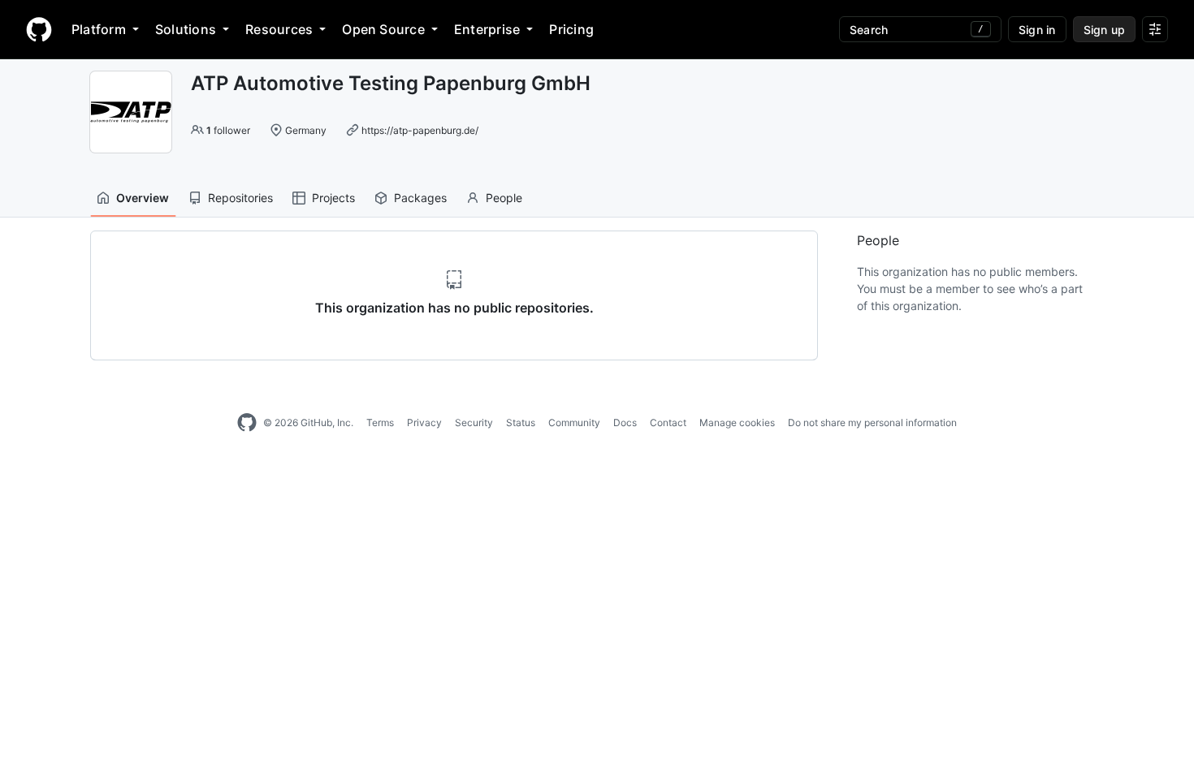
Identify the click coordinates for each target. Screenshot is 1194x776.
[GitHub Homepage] (247, 422)
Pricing (571, 29)
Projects (333, 198)
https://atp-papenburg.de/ (419, 130)
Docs (625, 422)
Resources (279, 29)
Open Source (383, 29)
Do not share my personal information (872, 422)
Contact (668, 422)
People (504, 198)
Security (474, 422)
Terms (380, 422)
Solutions (185, 29)
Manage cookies (737, 422)
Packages (420, 198)
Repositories (240, 198)
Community (574, 422)
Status (520, 422)
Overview (142, 198)
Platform (98, 29)
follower (228, 130)
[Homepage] (39, 29)
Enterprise (487, 29)
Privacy (424, 422)
